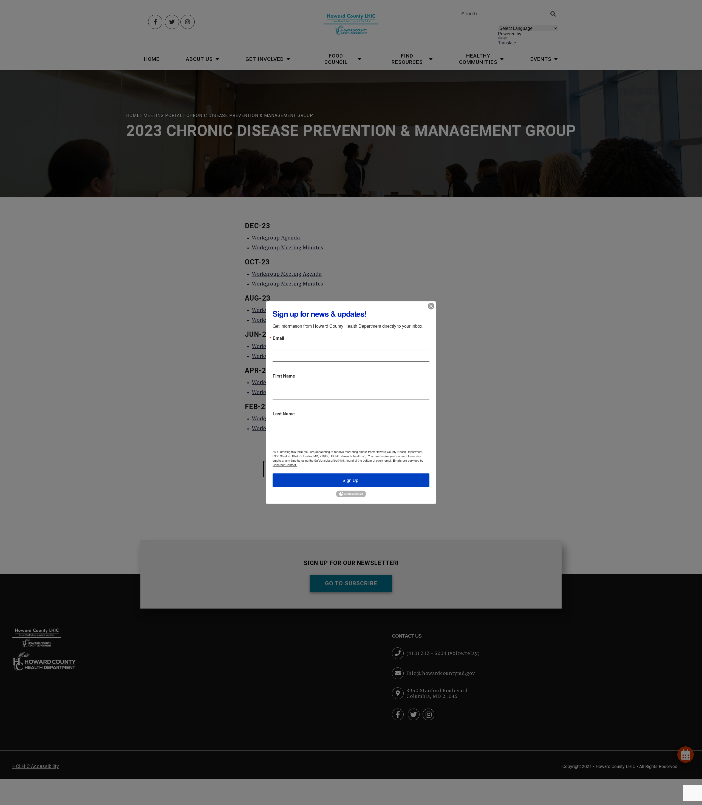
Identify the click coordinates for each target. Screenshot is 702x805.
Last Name (284, 414)
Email (278, 338)
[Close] (431, 306)
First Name (284, 376)
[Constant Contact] (351, 493)
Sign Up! (351, 480)
